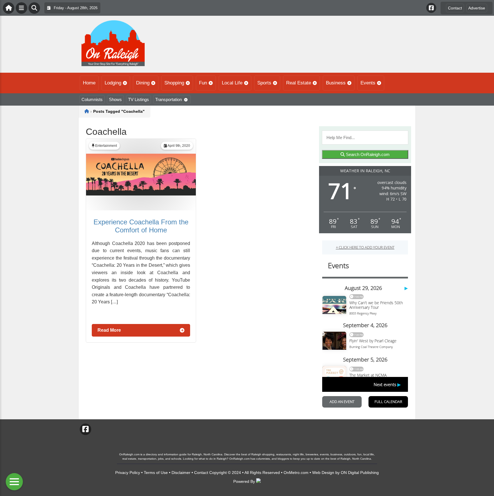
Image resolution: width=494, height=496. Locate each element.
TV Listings (138, 99)
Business (336, 83)
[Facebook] (431, 8)
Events (367, 83)
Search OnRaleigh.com (367, 154)
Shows (115, 99)
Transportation (168, 99)
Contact (455, 8)
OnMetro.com (296, 472)
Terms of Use (156, 472)
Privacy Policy (127, 472)
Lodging (113, 83)
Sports (264, 83)
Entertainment (106, 146)
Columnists (92, 99)
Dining (143, 83)
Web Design (323, 472)
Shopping (174, 83)
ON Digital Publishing (360, 472)
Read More (109, 330)
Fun (203, 83)
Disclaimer (181, 472)
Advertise (476, 8)
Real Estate (298, 83)
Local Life (232, 83)
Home (89, 83)
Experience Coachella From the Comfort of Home (140, 226)
